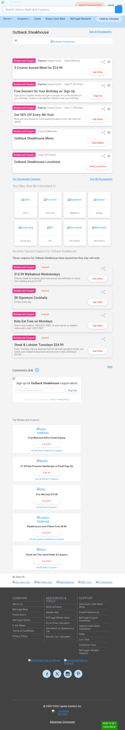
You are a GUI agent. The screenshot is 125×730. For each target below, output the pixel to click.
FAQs (82, 634)
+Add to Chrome (109, 18)
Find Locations (98, 166)
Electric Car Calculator (58, 636)
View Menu (98, 143)
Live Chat (84, 639)
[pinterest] (78, 674)
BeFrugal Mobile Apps (58, 617)
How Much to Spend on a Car (60, 630)
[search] (118, 9)
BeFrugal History (21, 620)
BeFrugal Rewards (80, 18)
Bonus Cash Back (55, 18)
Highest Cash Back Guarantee (89, 627)
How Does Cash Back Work (91, 605)
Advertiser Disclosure (62, 722)
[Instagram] (68, 674)
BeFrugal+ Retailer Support (89, 652)
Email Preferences (89, 612)
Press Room (19, 614)
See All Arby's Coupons (46, 567)
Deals (37, 18)
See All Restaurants (100, 31)
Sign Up (98, 95)
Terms (53, 400)
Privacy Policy (63, 400)
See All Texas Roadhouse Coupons (46, 450)
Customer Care (87, 644)
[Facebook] (46, 674)
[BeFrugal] (14, 2)
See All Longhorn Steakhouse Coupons (46, 539)
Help (119, 5)
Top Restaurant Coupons (26, 179)
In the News (19, 625)
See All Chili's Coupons (46, 507)
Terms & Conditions (23, 630)
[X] (57, 674)
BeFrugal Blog (20, 609)
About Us (18, 604)
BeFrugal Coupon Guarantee (88, 619)
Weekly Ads (52, 612)
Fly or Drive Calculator (58, 623)
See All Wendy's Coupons (46, 479)
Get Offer (98, 72)
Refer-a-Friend (53, 606)
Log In (111, 5)
